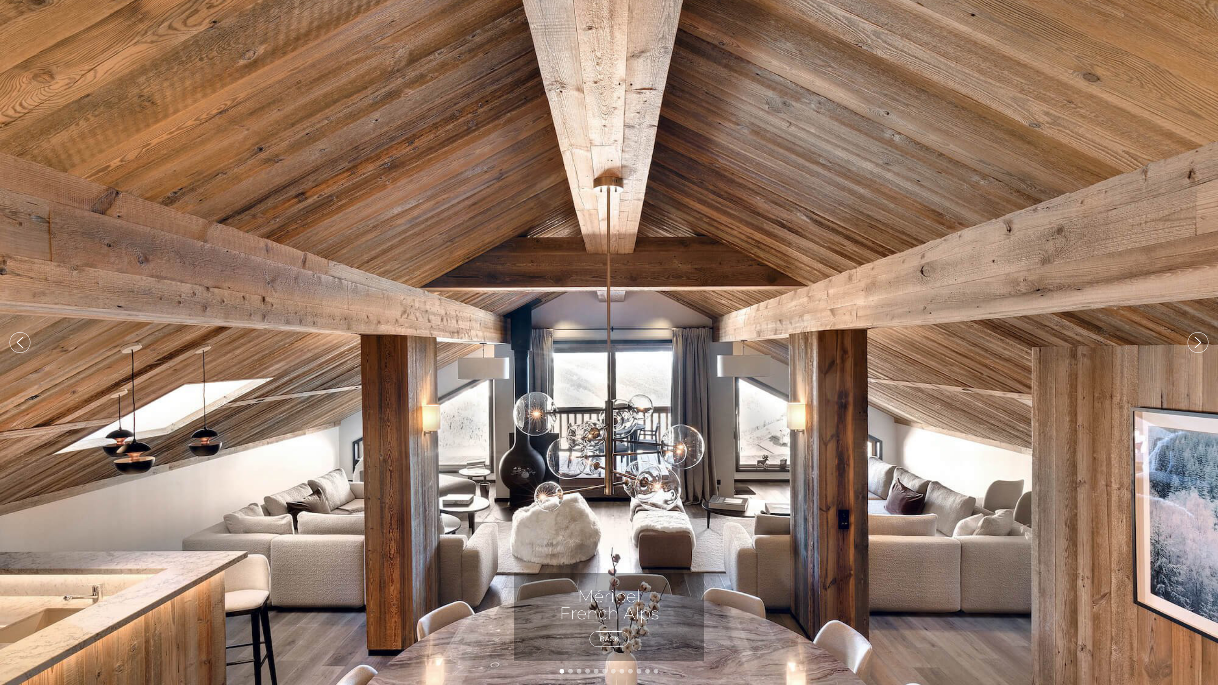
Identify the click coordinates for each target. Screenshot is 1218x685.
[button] (20, 342)
